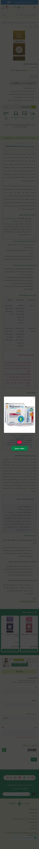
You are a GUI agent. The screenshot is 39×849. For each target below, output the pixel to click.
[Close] (34, 398)
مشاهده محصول (19, 448)
